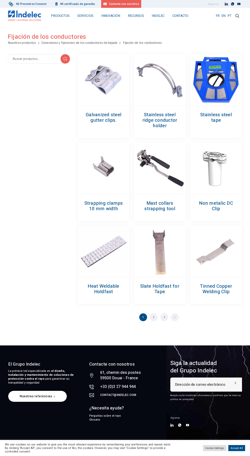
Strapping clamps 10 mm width (103, 206)
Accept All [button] (237, 448)
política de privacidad (182, 399)
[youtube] (239, 4)
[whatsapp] (232, 4)
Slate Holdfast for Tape (159, 289)
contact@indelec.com (118, 395)
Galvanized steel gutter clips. (103, 117)
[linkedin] (226, 4)
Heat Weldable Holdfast (103, 289)
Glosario (94, 419)
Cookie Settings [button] (214, 448)
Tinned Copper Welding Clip (216, 289)
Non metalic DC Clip (216, 206)
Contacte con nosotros (124, 3)
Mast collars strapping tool (159, 206)
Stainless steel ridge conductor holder (159, 120)
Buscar (65, 59)
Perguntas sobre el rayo (105, 415)
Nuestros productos (22, 43)
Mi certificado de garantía (77, 3)
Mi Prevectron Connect (31, 3)
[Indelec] (11, 4)
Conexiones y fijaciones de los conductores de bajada (79, 43)
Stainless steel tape (216, 117)
